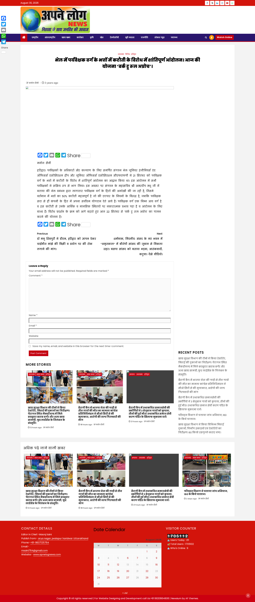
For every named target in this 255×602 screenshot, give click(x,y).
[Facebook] (5, 18)
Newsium (176, 598)
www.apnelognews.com (47, 554)
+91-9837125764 (39, 542)
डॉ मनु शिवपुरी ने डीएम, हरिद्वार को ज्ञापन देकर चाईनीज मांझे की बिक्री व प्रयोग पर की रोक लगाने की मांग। (66, 241)
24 (98, 577)
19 (118, 571)
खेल (101, 37)
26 (118, 577)
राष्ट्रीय (35, 37)
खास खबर (66, 37)
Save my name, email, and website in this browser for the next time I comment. (78, 346)
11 (108, 564)
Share (73, 155)
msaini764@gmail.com (34, 550)
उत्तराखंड (121, 54)
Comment (35, 275)
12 (118, 564)
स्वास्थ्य (174, 37)
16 (156, 564)
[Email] (5, 30)
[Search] (206, 37)
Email (33, 325)
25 (108, 577)
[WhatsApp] (5, 36)
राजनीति (144, 37)
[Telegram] (5, 42)
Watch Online (224, 37)
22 (147, 571)
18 (108, 571)
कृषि (92, 37)
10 (99, 564)
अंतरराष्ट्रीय (50, 37)
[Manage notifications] (248, 595)
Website (33, 336)
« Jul (124, 593)
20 (127, 571)
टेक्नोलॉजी (114, 37)
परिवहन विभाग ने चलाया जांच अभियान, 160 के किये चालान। (206, 492)
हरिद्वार (133, 54)
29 (147, 577)
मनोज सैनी (34, 82)
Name (33, 315)
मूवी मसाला (129, 37)
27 (127, 577)
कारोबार (80, 37)
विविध (127, 54)
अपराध (132, 374)
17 (99, 571)
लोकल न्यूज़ (159, 37)
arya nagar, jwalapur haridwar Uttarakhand (62, 538)
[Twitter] (5, 24)
